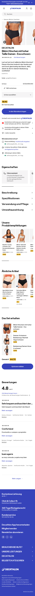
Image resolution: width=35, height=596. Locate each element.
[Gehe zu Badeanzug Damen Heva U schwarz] (7, 350)
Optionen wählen (17, 366)
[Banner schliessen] (31, 2)
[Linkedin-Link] (11, 537)
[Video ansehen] (4, 42)
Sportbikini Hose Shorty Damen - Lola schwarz (8, 292)
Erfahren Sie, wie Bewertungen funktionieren (15, 395)
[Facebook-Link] (3, 537)
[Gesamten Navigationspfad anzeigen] (2, 19)
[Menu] (4, 8)
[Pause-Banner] (28, 2)
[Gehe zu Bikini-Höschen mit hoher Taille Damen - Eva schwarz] (7, 329)
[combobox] (17, 95)
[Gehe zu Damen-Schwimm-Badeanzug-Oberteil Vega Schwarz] (7, 339)
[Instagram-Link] (7, 537)
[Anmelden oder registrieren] (27, 8)
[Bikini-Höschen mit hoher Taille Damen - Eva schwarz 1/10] (13, 33)
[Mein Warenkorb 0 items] (31, 8)
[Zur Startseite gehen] (15, 8)
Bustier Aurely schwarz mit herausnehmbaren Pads (9, 247)
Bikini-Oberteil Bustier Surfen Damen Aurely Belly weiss (21, 247)
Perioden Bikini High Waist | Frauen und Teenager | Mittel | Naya (22, 294)
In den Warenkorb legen (17, 111)
